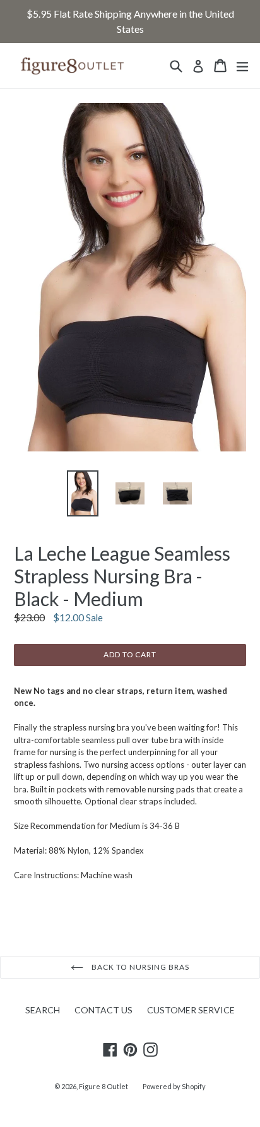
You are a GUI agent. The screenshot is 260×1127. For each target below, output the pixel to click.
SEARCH (42, 1010)
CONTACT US (103, 1010)
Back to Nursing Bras (139, 967)
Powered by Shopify (174, 1086)
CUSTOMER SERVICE (191, 1010)
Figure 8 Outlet (103, 1086)
